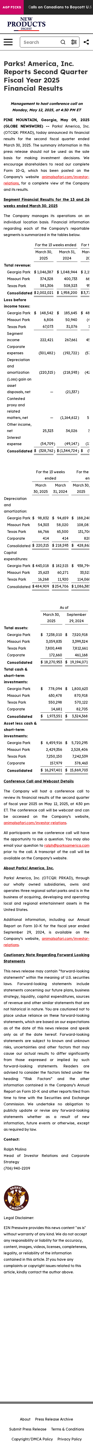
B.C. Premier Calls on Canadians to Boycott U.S (48, 7)
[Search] (63, 42)
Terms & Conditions (67, 1429)
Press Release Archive (54, 1419)
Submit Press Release (27, 1429)
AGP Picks (12, 7)
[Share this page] (86, 42)
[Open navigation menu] (8, 42)
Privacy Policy (69, 1439)
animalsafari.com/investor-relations (35, 822)
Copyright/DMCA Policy (32, 1439)
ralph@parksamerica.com (66, 845)
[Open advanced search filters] (73, 42)
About (25, 1419)
